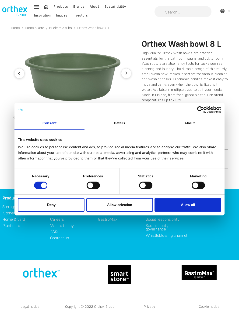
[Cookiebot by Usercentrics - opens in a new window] (200, 109)
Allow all (188, 205)
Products (60, 6)
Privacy (149, 306)
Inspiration (42, 15)
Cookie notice (209, 306)
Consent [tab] (49, 123)
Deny (51, 205)
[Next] (126, 73)
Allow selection (119, 205)
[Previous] (19, 73)
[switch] (93, 185)
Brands (78, 6)
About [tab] (189, 123)
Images (61, 15)
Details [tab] (119, 123)
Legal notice (30, 306)
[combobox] (183, 12)
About (94, 6)
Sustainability (115, 6)
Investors (80, 15)
